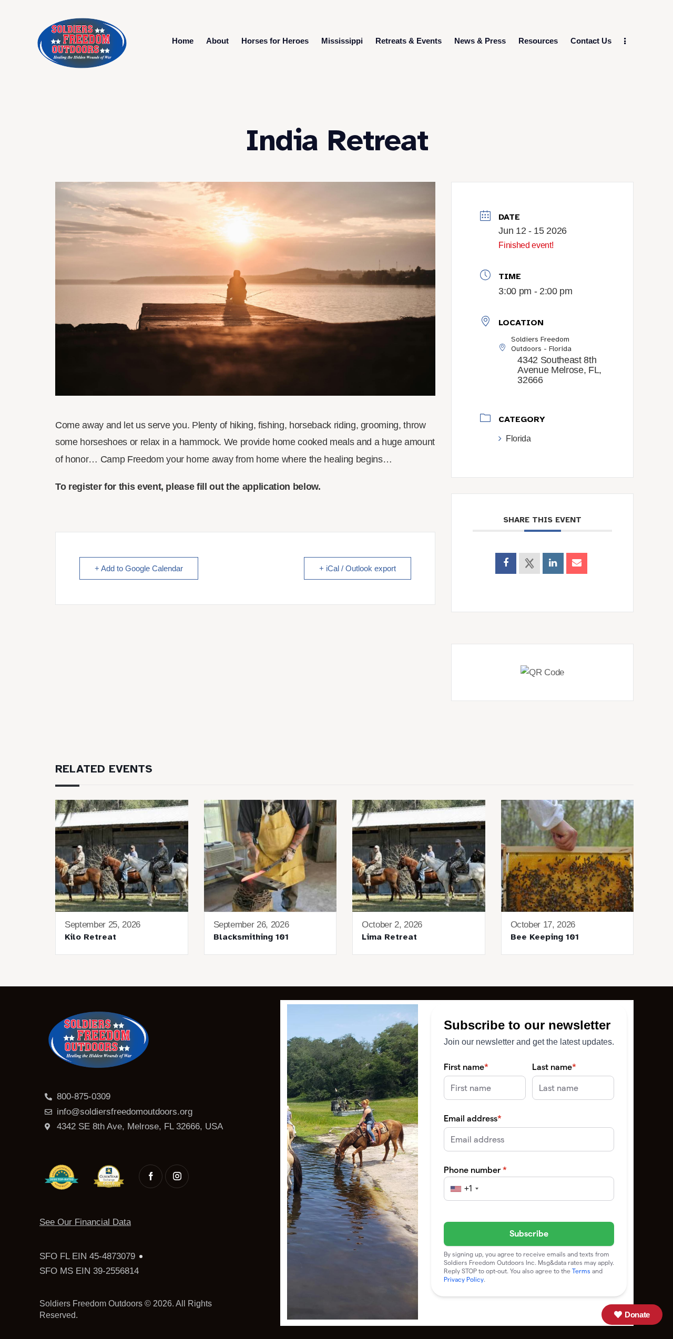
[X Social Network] (529, 563)
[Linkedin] (553, 563)
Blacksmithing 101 (251, 937)
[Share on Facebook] (505, 563)
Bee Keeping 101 (545, 937)
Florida (518, 438)
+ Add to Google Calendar (139, 568)
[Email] (576, 563)
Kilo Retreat (90, 937)
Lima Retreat (389, 937)
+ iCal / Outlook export (357, 568)
